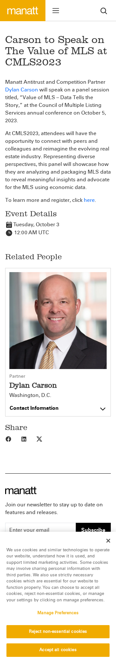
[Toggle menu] (55, 10)
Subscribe (93, 530)
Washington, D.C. (30, 395)
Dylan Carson (21, 90)
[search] (104, 10)
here (89, 200)
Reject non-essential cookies (58, 631)
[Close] (108, 541)
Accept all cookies (57, 649)
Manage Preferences (57, 612)
